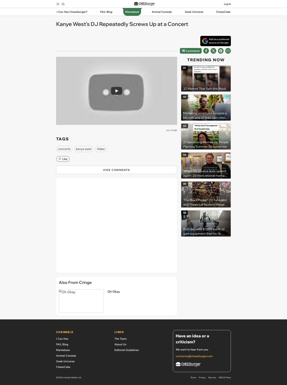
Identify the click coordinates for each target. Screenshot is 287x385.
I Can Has (62, 338)
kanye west (84, 149)
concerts (64, 149)
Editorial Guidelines (126, 350)
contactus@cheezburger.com (194, 356)
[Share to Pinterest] (221, 51)
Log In (227, 3)
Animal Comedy (66, 355)
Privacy (202, 377)
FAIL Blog (62, 344)
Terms (193, 377)
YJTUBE (173, 130)
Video (101, 149)
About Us (120, 344)
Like (64, 159)
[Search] (63, 4)
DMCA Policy (225, 377)
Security (212, 377)
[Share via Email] (228, 51)
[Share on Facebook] (206, 51)
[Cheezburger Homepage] (144, 4)
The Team (120, 338)
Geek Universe (65, 361)
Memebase (63, 350)
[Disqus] (116, 227)
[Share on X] (213, 51)
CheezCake (63, 367)
